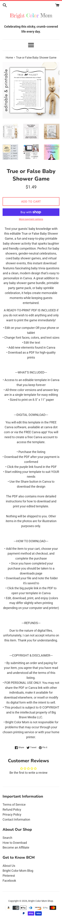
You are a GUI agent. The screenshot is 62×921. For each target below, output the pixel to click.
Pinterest (9, 875)
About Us (9, 865)
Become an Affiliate (16, 847)
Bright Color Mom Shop (40, 901)
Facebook (9, 880)
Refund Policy (12, 809)
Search (7, 837)
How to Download (15, 842)
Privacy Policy (12, 814)
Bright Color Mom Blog (18, 870)
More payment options (31, 219)
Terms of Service (14, 804)
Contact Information (16, 819)
